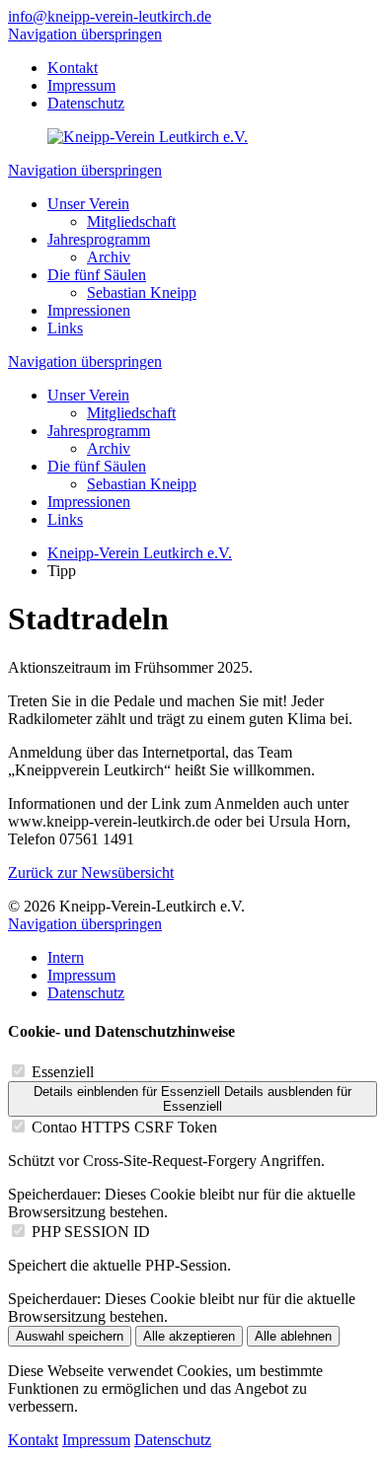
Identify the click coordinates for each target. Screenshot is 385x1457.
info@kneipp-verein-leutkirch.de (109, 16)
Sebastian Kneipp (141, 292)
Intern (65, 957)
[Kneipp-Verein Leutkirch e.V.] (147, 136)
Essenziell (63, 1071)
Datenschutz (85, 103)
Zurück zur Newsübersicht (91, 872)
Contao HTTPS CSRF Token (124, 1127)
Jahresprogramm (98, 239)
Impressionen (88, 310)
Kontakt (72, 67)
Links (65, 328)
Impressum (81, 85)
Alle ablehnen (293, 1336)
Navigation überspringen (85, 34)
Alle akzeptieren (189, 1336)
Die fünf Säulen (96, 274)
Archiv (108, 257)
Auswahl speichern (69, 1336)
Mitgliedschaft (131, 221)
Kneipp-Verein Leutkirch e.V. (139, 553)
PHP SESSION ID (91, 1231)
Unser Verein (88, 203)
